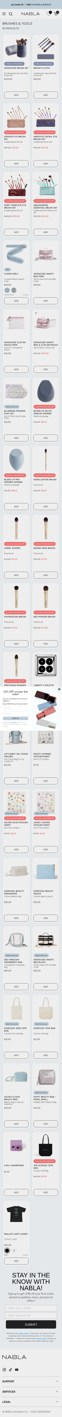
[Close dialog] (59, 689)
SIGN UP (15, 718)
